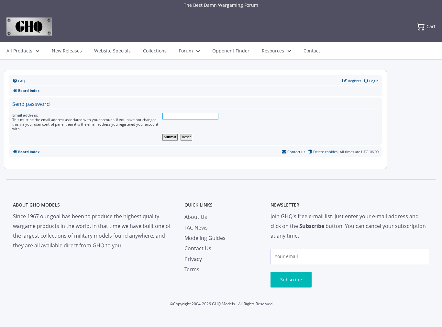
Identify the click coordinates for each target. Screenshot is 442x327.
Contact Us (197, 248)
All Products (19, 51)
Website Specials (112, 51)
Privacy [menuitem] (193, 259)
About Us (195, 216)
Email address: (25, 115)
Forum (186, 51)
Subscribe (291, 279)
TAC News (196, 227)
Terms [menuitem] (191, 269)
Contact (312, 51)
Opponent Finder (230, 51)
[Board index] (29, 26)
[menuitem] (18, 81)
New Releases (67, 51)
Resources (273, 51)
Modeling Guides (205, 238)
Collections (155, 51)
